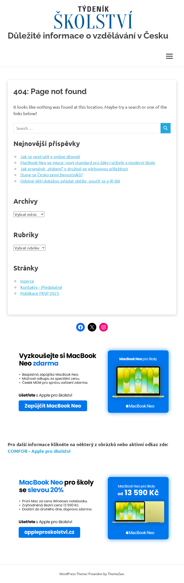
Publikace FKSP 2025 (39, 293)
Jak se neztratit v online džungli (50, 156)
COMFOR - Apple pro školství (39, 451)
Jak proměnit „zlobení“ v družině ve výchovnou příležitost (74, 168)
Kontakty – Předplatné (41, 287)
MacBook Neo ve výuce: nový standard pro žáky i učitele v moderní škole (87, 162)
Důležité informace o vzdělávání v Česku (88, 35)
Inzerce (27, 280)
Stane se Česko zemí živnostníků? (51, 174)
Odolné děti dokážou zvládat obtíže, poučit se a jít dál (70, 180)
